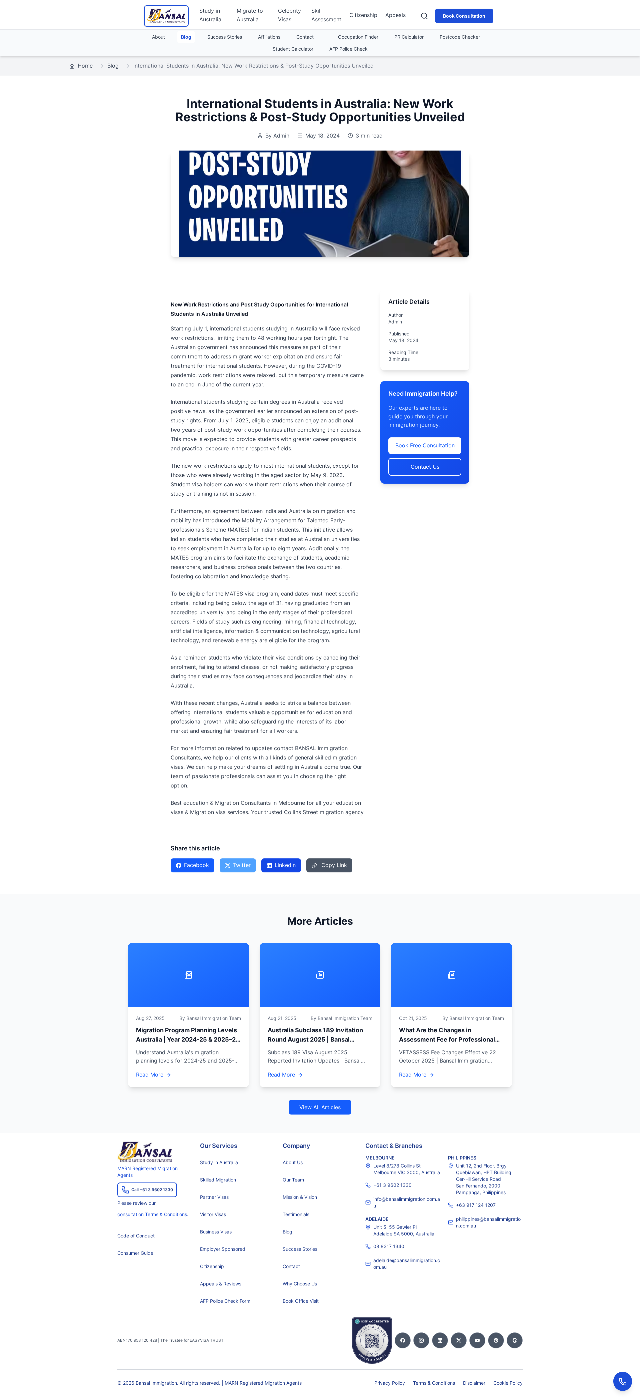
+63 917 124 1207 (476, 1205)
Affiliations (269, 37)
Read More (149, 1074)
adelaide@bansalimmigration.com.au (406, 1263)
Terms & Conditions (434, 1383)
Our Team (293, 1179)
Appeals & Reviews (220, 1283)
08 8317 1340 (388, 1246)
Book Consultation (464, 16)
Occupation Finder (358, 37)
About (158, 37)
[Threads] (515, 1340)
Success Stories (224, 37)
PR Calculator (409, 37)
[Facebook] (403, 1340)
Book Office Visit (301, 1301)
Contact (305, 37)
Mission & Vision (300, 1197)
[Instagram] (421, 1340)
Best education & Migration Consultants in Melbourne (238, 802)
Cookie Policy (508, 1383)
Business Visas (216, 1231)
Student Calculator (293, 49)
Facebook (196, 865)
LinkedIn (285, 865)
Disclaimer (474, 1383)
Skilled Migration (218, 1179)
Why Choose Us (300, 1283)
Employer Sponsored (222, 1249)
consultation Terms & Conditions (152, 1214)
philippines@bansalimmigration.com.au (488, 1222)
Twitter (242, 865)
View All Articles (320, 1107)
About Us (293, 1162)
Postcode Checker (460, 37)
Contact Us (425, 466)
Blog (186, 37)
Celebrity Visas (289, 15)
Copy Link (333, 865)
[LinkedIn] (440, 1340)
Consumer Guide (135, 1253)
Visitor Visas (213, 1214)
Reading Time (403, 352)
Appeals (395, 15)
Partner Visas (214, 1197)
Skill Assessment (326, 15)
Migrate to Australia (250, 15)
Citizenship (363, 15)
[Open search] (424, 16)
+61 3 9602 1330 (392, 1185)
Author (395, 315)
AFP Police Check (348, 49)
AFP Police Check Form (225, 1301)
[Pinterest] (496, 1340)
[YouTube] (477, 1340)
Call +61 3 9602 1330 (152, 1189)
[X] (459, 1340)
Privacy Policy (389, 1383)
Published (399, 333)
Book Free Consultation (425, 445)
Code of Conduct (136, 1235)
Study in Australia (210, 15)
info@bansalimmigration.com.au (406, 1202)
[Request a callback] (622, 1381)
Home (84, 65)
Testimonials (296, 1214)
